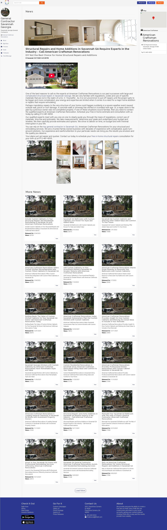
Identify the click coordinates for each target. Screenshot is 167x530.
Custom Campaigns (59, 506)
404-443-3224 (91, 515)
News (23, 508)
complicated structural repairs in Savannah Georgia (48, 96)
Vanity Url (56, 508)
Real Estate (25, 510)
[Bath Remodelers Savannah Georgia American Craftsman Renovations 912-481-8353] (96, 148)
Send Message (7, 56)
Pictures (5, 46)
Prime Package (58, 510)
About (4, 40)
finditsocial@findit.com (94, 517)
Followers (6, 53)
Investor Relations (27, 512)
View (57, 238)
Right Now (5, 43)
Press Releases (58, 514)
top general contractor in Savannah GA (60, 126)
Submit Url (56, 512)
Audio (4, 49)
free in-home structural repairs (105, 136)
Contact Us (91, 503)
